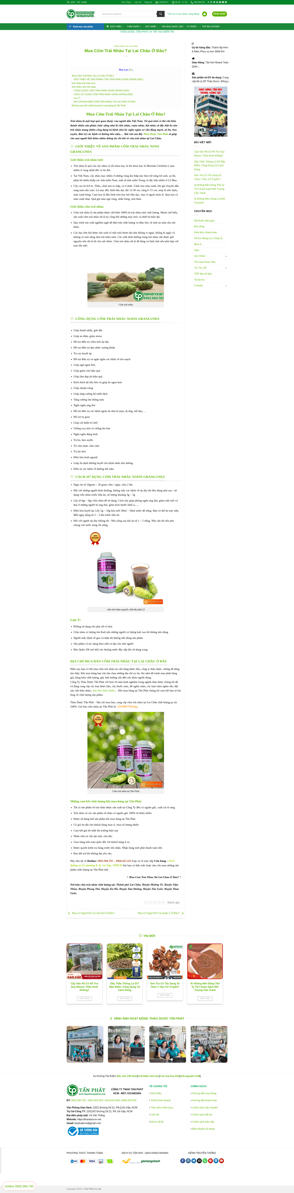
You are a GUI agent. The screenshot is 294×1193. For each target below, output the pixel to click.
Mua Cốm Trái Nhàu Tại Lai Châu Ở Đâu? (93, 75)
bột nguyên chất (190, 1076)
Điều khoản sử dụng (203, 1129)
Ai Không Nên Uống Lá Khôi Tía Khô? (209, 200)
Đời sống (199, 226)
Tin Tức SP (200, 267)
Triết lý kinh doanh (160, 1100)
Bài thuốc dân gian (204, 220)
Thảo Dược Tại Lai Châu (126, 46)
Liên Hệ (137, 2)
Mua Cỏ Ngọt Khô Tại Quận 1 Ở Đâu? (159, 913)
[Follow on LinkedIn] (223, 2)
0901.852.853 (95, 1100)
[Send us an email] (217, 2)
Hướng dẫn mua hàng (204, 1093)
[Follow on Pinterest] (220, 2)
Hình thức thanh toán (205, 232)
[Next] (231, 1046)
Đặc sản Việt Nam (127, 1076)
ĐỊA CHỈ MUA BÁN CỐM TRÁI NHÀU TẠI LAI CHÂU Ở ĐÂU (105, 101)
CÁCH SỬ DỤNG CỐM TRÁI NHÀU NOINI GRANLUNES (103, 94)
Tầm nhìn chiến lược (161, 1107)
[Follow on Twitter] (214, 2)
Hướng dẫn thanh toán (204, 1100)
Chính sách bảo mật (203, 1121)
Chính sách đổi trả (202, 1114)
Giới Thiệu (126, 2)
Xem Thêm (84, 998)
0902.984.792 (78, 1100)
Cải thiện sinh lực (149, 1076)
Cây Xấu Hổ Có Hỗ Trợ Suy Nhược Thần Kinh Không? (209, 153)
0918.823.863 (112, 1100)
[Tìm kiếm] (161, 14)
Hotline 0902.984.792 (19, 1186)
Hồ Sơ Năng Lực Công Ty (208, 238)
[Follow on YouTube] (226, 2)
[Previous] (62, 1046)
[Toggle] (226, 256)
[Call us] (204, 1160)
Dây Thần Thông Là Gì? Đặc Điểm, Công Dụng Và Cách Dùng (209, 165)
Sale (196, 250)
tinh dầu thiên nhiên (103, 690)
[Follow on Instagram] (211, 2)
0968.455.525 (128, 1100)
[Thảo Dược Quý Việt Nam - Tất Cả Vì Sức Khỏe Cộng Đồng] (81, 14)
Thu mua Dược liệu (172, 26)
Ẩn (130, 70)
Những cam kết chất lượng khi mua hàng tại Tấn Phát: (99, 105)
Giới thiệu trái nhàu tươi (83, 83)
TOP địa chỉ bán (210, 26)
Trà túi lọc (199, 279)
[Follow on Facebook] (208, 2)
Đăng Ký (148, 2)
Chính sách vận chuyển (205, 1107)
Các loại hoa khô (170, 1076)
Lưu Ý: (77, 98)
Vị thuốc (191, 26)
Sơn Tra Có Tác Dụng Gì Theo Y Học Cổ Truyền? (207, 177)
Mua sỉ (197, 244)
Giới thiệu (156, 1093)
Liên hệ (154, 1114)
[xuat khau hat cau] (174, 1044)
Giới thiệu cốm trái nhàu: (84, 87)
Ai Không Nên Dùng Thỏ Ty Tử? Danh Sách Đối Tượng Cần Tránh (209, 189)
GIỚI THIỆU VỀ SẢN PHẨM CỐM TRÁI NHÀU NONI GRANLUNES (108, 79)
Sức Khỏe (150, 26)
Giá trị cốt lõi (157, 1121)
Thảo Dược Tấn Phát (155, 134)
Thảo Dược (133, 26)
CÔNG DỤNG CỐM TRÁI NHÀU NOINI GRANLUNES (101, 90)
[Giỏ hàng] (204, 14)
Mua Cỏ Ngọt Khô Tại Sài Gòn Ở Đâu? (93, 913)
